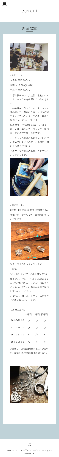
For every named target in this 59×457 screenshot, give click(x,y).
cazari (29, 11)
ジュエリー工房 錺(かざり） (28, 450)
